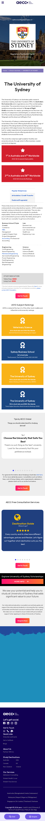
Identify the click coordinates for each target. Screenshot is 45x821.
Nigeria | (25, 797)
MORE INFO (19, 581)
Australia (6, 760)
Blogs (5, 744)
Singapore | (11, 801)
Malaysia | (12, 797)
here (35, 286)
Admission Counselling (10, 775)
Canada (5, 763)
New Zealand (7, 767)
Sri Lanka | (20, 801)
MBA (3, 230)
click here (39, 475)
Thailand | (27, 801)
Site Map (33, 810)
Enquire (34, 817)
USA (17, 760)
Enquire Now (22, 621)
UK (17, 763)
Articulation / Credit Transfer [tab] (22, 195)
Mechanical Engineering (10, 254)
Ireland (18, 767)
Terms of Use (13, 810)
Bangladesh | (20, 793)
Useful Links (27, 807)
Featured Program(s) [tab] (19, 200)
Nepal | (18, 797)
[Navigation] (3, 2)
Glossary (36, 807)
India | (27, 793)
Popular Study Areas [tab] (19, 191)
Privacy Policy (24, 810)
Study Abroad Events (10, 737)
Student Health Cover (10, 778)
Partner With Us (8, 752)
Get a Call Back (8, 740)
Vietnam (35, 801)
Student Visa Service (10, 782)
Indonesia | (34, 793)
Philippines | (32, 797)
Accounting (6, 238)
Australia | (11, 793)
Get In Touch (23, 296)
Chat (13, 817)
